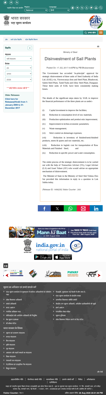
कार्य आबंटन (60, 307)
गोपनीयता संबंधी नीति (34, 379)
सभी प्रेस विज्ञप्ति (16, 39)
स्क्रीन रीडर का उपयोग (15, 7)
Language (52, 7)
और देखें (100, 371)
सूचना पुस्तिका (61, 315)
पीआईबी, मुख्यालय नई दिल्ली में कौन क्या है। (71, 291)
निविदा (80, 379)
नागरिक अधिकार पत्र (13, 311)
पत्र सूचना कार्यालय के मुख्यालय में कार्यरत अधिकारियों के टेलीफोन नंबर (28, 293)
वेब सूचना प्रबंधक (12, 319)
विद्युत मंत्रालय (11, 368)
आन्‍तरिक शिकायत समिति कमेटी (66, 299)
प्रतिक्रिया (53, 382)
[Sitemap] (96, 7)
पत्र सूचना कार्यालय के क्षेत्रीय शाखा (68, 295)
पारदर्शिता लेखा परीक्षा (63, 311)
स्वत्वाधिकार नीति (52, 379)
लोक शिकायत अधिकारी (14, 299)
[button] (87, 7)
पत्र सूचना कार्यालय (21, 23)
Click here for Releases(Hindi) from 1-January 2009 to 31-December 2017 (16, 103)
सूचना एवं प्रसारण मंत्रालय (15, 332)
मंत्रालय (8, 54)
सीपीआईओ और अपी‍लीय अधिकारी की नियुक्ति (21, 315)
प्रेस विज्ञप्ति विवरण (31, 39)
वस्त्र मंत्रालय (11, 336)
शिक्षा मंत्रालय (11, 356)
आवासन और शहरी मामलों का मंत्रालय (19, 352)
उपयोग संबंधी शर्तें (68, 379)
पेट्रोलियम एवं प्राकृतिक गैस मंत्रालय (18, 364)
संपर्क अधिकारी (11, 303)
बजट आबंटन (10, 307)
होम (6, 39)
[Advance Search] (101, 7)
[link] (53, 231)
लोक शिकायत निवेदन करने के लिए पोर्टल (69, 319)
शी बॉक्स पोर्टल (11, 323)
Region (27, 7)
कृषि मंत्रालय (10, 344)
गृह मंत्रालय (10, 348)
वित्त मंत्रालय (10, 340)
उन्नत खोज (91, 32)
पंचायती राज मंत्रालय (13, 360)
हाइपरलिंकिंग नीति (17, 379)
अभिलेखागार (91, 379)
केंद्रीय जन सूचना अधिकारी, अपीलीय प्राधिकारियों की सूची (76, 303)
